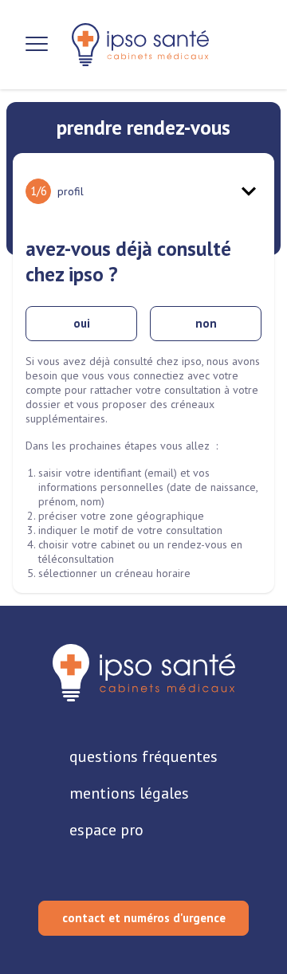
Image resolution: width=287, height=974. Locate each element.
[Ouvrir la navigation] (37, 44)
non (206, 323)
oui (81, 323)
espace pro (106, 829)
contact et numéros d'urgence (144, 917)
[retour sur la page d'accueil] (140, 44)
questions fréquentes (143, 756)
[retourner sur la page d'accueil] (144, 672)
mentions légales (129, 793)
